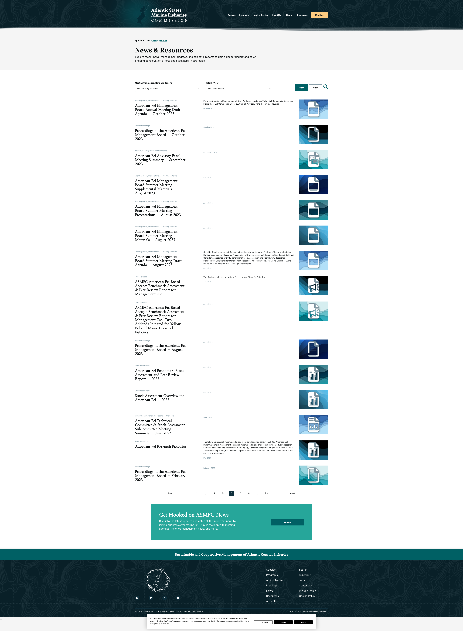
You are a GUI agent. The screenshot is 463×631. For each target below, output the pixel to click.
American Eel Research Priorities (160, 446)
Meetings (319, 15)
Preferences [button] (165, 623)
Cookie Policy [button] (215, 621)
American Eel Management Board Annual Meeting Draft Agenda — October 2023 (157, 109)
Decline (283, 622)
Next (292, 493)
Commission (170, 20)
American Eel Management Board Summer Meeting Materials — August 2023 (156, 236)
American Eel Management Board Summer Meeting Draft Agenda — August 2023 (158, 261)
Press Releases (141, 277)
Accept (303, 622)
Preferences (263, 622)
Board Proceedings (142, 126)
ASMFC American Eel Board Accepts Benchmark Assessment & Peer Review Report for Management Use (159, 288)
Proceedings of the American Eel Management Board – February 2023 (160, 476)
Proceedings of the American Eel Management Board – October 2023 (160, 135)
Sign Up (287, 522)
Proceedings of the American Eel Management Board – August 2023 (160, 349)
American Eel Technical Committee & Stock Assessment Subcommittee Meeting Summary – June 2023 (160, 427)
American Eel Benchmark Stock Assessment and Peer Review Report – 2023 (160, 375)
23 (266, 493)
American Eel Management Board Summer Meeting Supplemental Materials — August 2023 (156, 187)
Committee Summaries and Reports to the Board (154, 416)
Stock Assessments (142, 366)
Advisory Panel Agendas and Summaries (151, 151)
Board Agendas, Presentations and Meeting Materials (156, 100)
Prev (170, 493)
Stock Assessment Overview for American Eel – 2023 (159, 398)
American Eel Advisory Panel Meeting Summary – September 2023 (160, 160)
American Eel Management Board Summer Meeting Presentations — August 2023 (158, 210)
